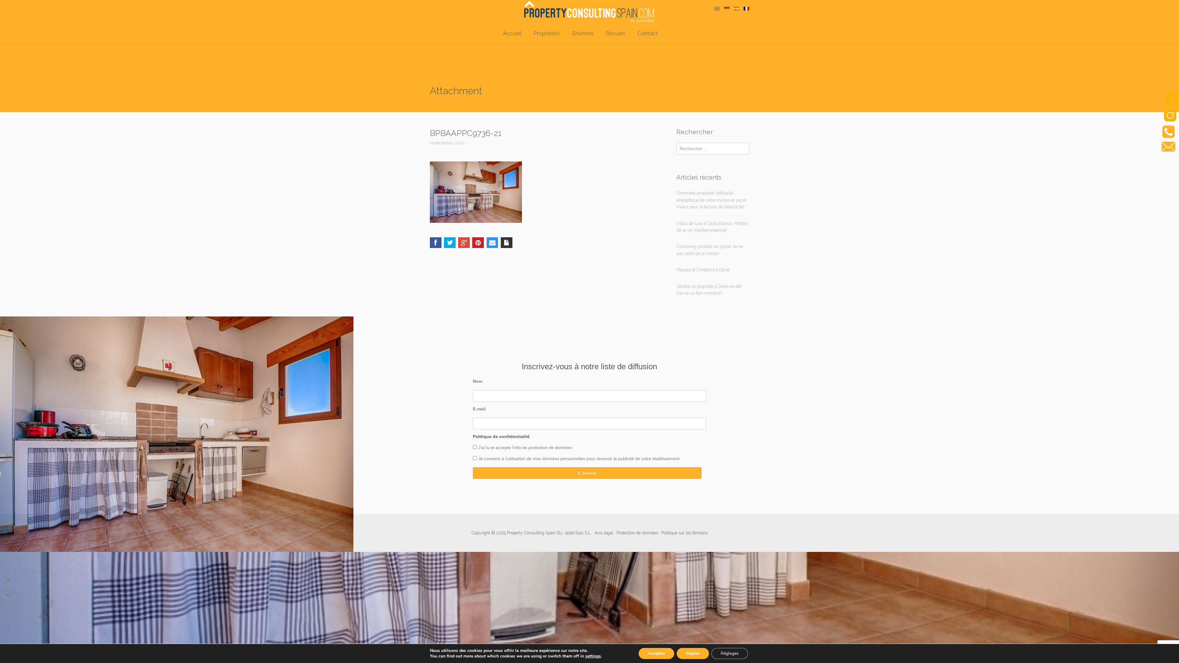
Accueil (512, 33)
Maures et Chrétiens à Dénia (703, 269)
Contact (647, 33)
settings (593, 656)
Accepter (656, 653)
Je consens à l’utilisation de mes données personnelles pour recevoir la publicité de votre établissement (578, 458)
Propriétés (547, 33)
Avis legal (604, 532)
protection (537, 447)
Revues (615, 33)
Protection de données (637, 532)
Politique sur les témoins (684, 532)
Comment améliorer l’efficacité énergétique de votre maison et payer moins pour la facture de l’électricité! (712, 200)
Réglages (730, 653)
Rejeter (693, 653)
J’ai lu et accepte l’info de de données (525, 447)
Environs (582, 33)
